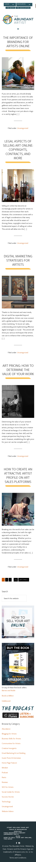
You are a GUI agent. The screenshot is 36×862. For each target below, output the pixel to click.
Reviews (5, 782)
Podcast (5, 772)
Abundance (6, 728)
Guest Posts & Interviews (11, 758)
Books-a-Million (8, 695)
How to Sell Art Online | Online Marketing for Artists (18, 19)
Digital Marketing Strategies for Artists (18, 260)
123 (16, 580)
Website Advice (7, 811)
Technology (6, 801)
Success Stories (8, 796)
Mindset (5, 767)
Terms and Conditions (17, 857)
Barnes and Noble (8, 690)
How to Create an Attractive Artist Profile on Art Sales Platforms (18, 475)
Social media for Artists (11, 792)
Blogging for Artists (9, 733)
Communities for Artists (11, 743)
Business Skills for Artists (11, 738)
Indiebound (6, 701)
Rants (4, 777)
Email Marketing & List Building (13, 753)
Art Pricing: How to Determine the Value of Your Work (18, 370)
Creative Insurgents (9, 748)
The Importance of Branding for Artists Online (18, 42)
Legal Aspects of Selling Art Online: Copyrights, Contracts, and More (18, 149)
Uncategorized (22, 128)
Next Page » (23, 580)
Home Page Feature (9, 762)
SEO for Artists (7, 787)
